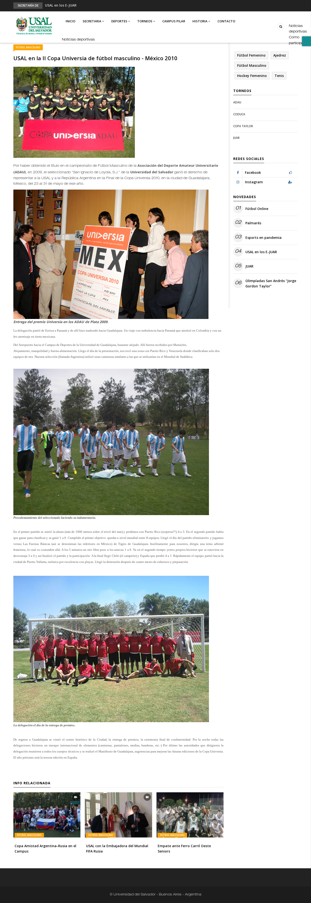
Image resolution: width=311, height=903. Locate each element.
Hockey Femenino (252, 75)
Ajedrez (279, 55)
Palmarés (253, 223)
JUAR (236, 138)
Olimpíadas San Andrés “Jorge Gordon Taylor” (270, 283)
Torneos (145, 21)
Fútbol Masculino (28, 47)
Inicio (70, 21)
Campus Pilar (173, 21)
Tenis (279, 75)
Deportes (119, 21)
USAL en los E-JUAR (61, 5)
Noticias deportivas (78, 40)
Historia (200, 21)
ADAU (237, 102)
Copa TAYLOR (243, 126)
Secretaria (92, 21)
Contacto (226, 21)
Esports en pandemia (263, 237)
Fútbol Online (256, 208)
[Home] (33, 26)
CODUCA (239, 114)
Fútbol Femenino (251, 55)
